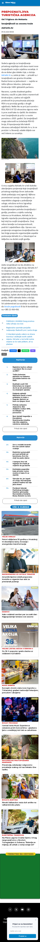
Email (4, 354)
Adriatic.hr (6, 75)
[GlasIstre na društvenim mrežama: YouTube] (23, 910)
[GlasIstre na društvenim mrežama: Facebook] (11, 910)
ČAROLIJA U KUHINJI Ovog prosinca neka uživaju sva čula (20, 322)
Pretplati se (22, 936)
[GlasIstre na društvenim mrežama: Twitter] (17, 910)
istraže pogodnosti (12, 307)
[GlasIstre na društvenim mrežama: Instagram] (29, 910)
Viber (32, 350)
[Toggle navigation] (2, 3)
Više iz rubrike (20, 507)
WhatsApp (25, 350)
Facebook (13, 350)
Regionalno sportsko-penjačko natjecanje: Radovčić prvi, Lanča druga (21, 329)
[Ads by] (7, 160)
